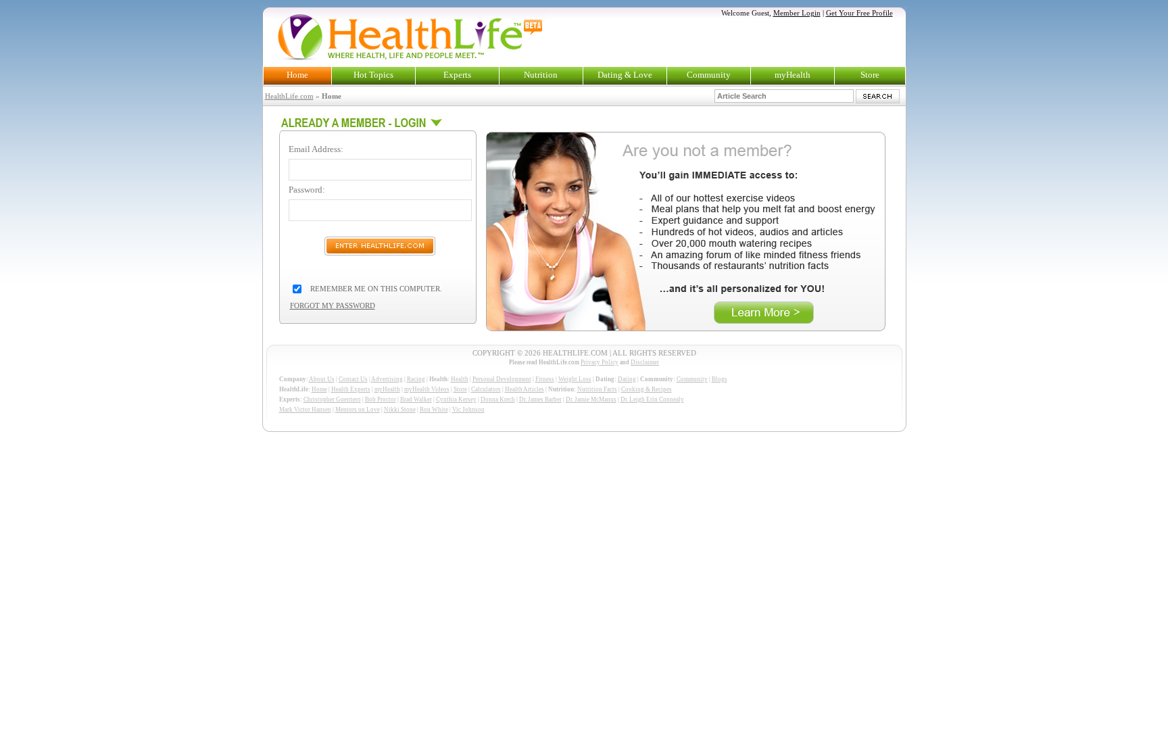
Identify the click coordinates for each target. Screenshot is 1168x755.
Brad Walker (416, 399)
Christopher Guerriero (332, 399)
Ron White (434, 409)
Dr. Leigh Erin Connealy (652, 399)
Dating (627, 379)
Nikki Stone (400, 409)
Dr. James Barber (540, 399)
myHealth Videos (426, 389)
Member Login (797, 13)
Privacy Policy (599, 362)
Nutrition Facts (597, 389)
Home (297, 75)
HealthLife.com (289, 96)
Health (459, 379)
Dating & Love (625, 75)
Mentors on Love (357, 409)
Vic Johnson (468, 409)
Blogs (719, 379)
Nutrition (541, 75)
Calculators (486, 389)
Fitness (544, 379)
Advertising (387, 379)
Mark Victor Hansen (305, 409)
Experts (457, 75)
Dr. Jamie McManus (591, 399)
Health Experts (350, 389)
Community (709, 75)
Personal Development (501, 379)
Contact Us (353, 379)
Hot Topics (373, 75)
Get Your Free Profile (859, 13)
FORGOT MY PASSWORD (332, 306)
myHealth (792, 75)
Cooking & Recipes (646, 389)
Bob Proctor (380, 399)
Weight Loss (574, 379)
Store (869, 75)
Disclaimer (645, 362)
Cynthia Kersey (456, 399)
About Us (322, 379)
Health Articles (524, 389)
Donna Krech (498, 399)
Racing (416, 379)
